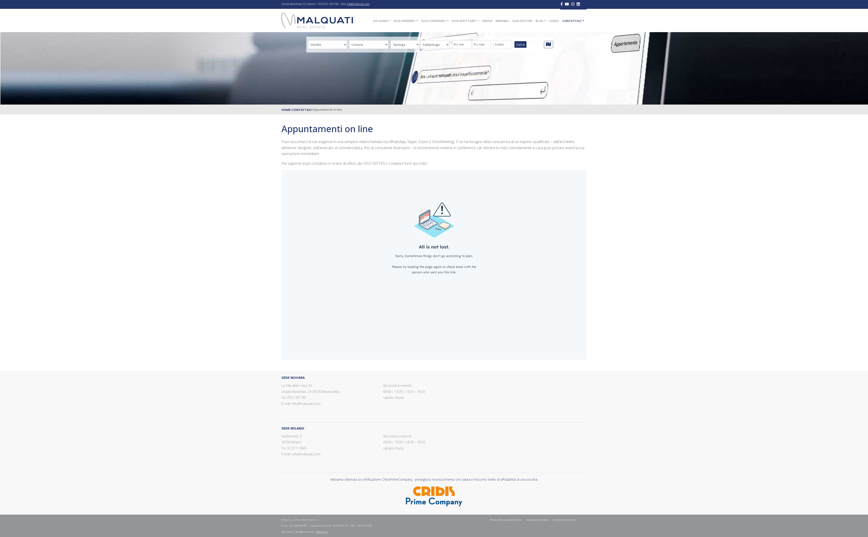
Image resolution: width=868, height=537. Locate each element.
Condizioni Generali (564, 519)
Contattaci (572, 21)
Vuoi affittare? (463, 21)
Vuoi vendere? (404, 21)
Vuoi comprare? (433, 21)
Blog (539, 21)
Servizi (487, 21)
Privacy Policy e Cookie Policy (505, 519)
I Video (554, 21)
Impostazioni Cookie (537, 519)
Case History (522, 21)
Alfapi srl (322, 531)
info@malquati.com (358, 4)
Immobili (502, 21)
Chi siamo (380, 21)
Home (285, 110)
